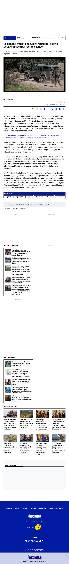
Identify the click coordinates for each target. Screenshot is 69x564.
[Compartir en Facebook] (45, 109)
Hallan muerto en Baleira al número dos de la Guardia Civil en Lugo (21, 363)
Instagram (33, 205)
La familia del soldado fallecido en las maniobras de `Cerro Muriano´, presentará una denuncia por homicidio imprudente (32, 136)
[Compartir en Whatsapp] (63, 109)
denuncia (39, 197)
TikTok (39, 205)
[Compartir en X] (48, 109)
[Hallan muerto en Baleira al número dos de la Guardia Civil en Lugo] (8, 364)
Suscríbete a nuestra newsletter (15, 209)
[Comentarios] (33, 109)
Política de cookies (20, 508)
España (8, 197)
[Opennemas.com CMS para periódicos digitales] (34, 552)
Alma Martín (8, 99)
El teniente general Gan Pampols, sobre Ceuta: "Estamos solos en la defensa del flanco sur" (22, 390)
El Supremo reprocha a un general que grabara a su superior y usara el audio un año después (21, 398)
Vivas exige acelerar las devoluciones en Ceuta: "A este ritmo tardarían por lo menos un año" (41, 425)
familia (49, 197)
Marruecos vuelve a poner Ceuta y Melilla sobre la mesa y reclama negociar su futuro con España (21, 280)
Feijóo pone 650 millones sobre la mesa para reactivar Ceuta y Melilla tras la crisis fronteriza (58, 424)
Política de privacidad (55, 508)
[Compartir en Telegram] (56, 109)
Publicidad (32, 508)
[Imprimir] (41, 109)
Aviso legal (42, 508)
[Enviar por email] (37, 109)
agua (29, 197)
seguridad (19, 197)
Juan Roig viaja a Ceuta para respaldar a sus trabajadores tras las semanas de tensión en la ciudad (42, 448)
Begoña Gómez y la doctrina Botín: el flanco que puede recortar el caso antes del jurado (21, 382)
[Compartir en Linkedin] (60, 109)
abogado (60, 197)
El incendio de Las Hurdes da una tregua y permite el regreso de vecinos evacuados (26, 423)
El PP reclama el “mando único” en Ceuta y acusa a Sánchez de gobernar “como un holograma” (58, 448)
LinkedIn (47, 205)
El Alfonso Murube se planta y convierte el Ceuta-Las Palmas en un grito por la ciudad (21, 260)
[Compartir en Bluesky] (52, 109)
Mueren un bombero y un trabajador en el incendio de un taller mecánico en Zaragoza (26, 448)
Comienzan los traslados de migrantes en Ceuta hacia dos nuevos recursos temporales (10, 448)
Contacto (9, 508)
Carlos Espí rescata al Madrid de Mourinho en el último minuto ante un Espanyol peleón (21, 252)
